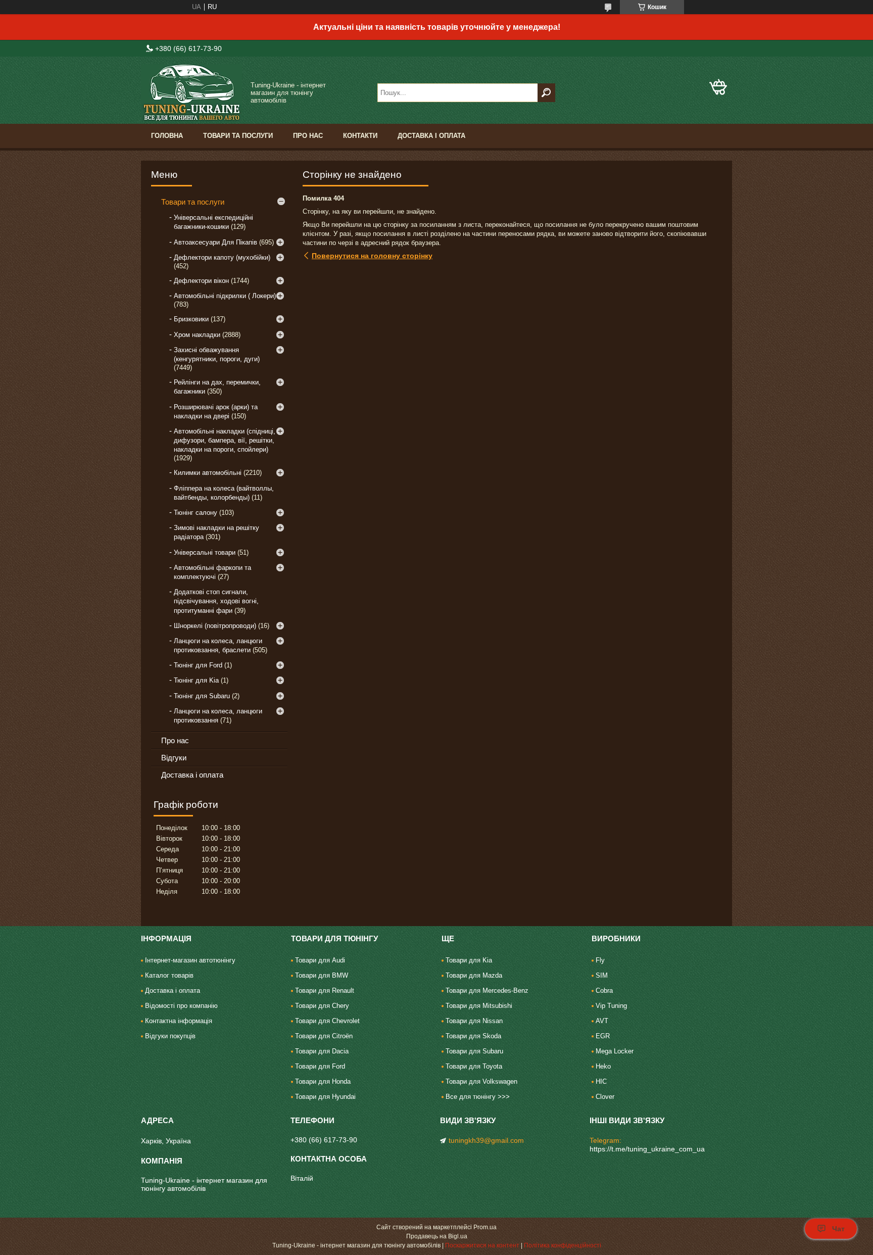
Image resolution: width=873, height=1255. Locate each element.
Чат (838, 1229)
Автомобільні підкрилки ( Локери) (225, 296)
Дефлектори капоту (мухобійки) (222, 257)
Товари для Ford (320, 1066)
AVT (602, 1021)
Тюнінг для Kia (196, 680)
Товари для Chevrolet (327, 1021)
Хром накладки (197, 335)
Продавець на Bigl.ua (436, 1236)
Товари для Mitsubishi (479, 1005)
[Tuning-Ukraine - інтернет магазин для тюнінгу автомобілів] (191, 92)
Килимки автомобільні (207, 472)
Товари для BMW (321, 975)
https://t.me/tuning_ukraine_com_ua (647, 1149)
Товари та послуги (238, 135)
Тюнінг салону (195, 512)
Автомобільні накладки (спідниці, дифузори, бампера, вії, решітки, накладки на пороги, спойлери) (224, 440)
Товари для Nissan (474, 1021)
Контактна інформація (178, 1021)
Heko (603, 1066)
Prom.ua (485, 1227)
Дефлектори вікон (201, 280)
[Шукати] (546, 92)
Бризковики (191, 319)
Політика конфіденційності (562, 1245)
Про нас (308, 135)
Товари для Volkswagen (481, 1081)
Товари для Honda (323, 1081)
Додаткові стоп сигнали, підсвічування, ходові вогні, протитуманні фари (216, 601)
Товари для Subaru (474, 1051)
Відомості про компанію (181, 1005)
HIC (601, 1081)
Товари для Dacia (322, 1051)
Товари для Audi (320, 960)
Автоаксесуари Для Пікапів (215, 242)
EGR (603, 1036)
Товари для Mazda (474, 975)
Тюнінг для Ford (198, 665)
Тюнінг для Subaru (202, 696)
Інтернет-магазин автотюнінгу (190, 960)
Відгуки (173, 757)
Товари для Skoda (473, 1036)
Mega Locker (615, 1051)
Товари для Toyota (474, 1066)
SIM (602, 975)
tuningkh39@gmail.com (486, 1140)
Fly (600, 960)
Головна (167, 135)
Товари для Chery (322, 1005)
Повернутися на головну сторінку (372, 256)
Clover (605, 1096)
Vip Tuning (611, 1005)
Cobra (604, 990)
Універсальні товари (204, 552)
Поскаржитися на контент (482, 1245)
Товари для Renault (324, 990)
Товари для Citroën (324, 1036)
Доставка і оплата (431, 135)
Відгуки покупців (170, 1036)
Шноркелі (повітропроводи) (215, 626)
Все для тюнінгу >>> (478, 1096)
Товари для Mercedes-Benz (487, 990)
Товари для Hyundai (325, 1096)
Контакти (360, 135)
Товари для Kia (469, 960)
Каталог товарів (169, 975)
